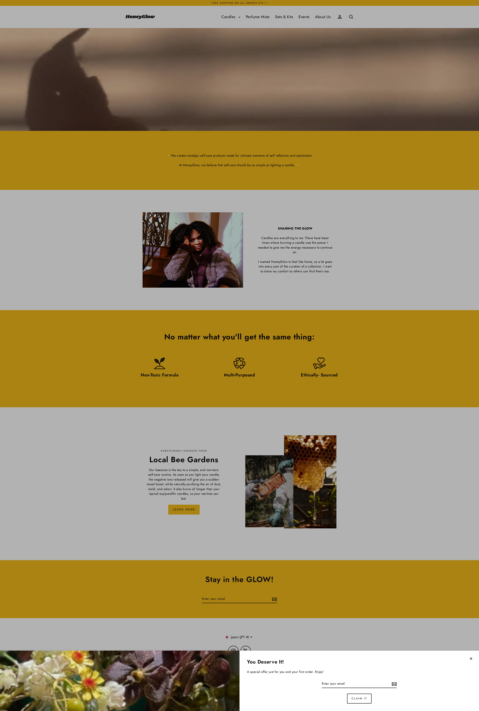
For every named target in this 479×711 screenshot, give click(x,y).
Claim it (359, 698)
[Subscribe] (394, 684)
